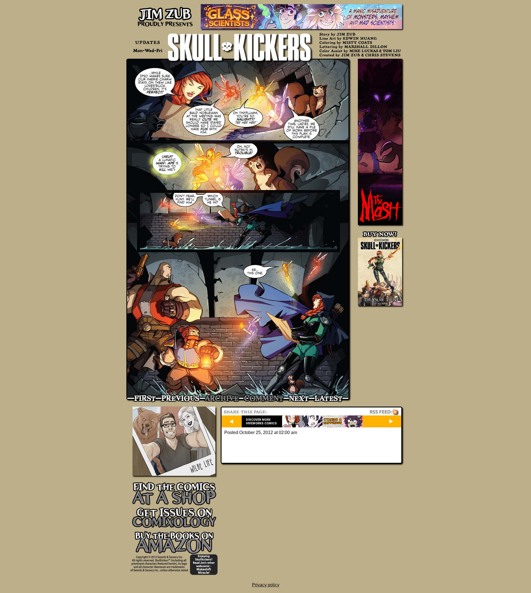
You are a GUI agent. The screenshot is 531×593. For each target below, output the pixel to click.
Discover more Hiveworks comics (261, 421)
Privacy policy (265, 584)
